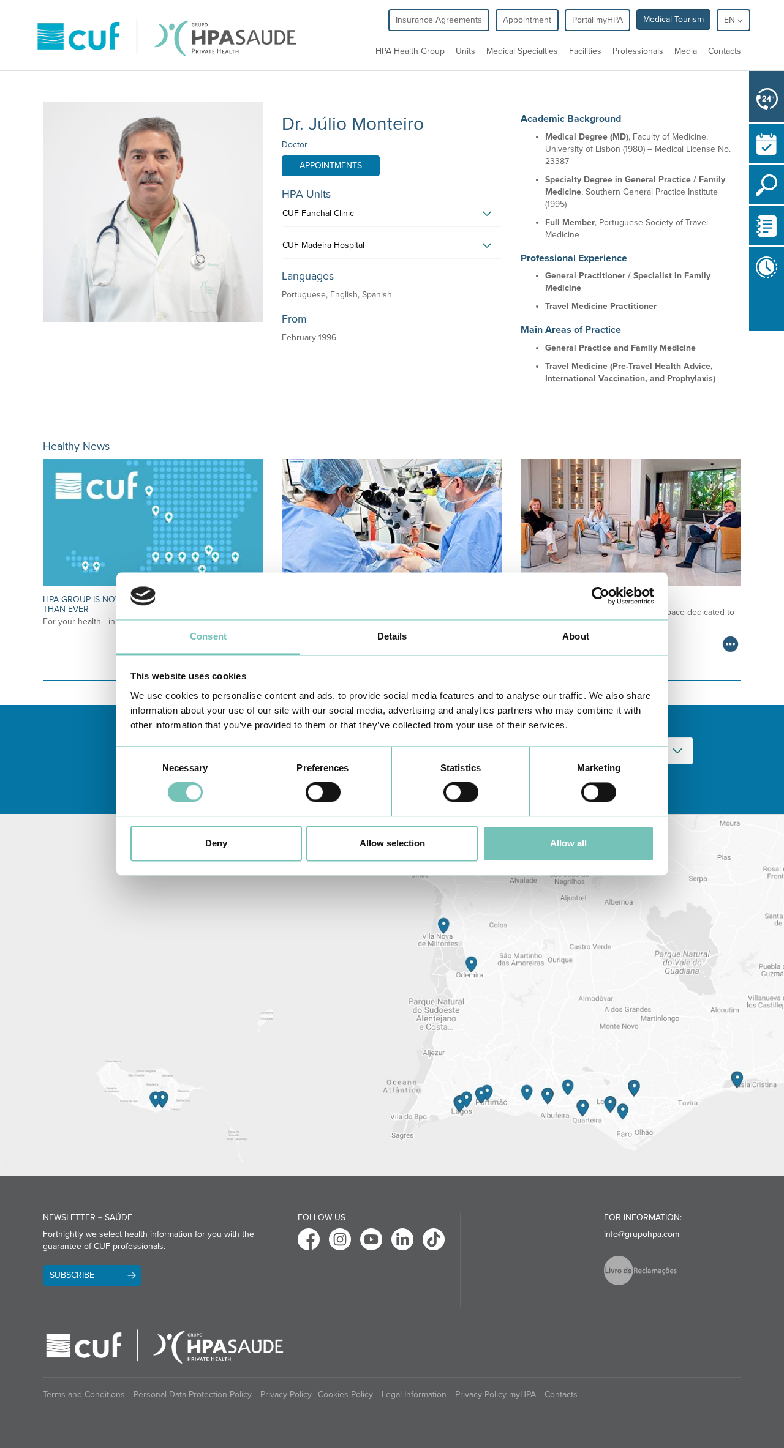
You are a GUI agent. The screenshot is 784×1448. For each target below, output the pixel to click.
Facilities (585, 51)
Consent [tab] (208, 636)
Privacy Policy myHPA (495, 1394)
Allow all (568, 843)
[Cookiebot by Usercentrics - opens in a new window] (600, 596)
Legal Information (414, 1394)
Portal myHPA (597, 20)
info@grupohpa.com (641, 1234)
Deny (216, 843)
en (730, 20)
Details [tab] (392, 636)
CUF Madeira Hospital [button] (323, 245)
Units (465, 51)
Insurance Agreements (439, 20)
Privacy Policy (286, 1394)
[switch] (323, 792)
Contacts (724, 51)
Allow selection (392, 843)
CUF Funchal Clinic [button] (318, 213)
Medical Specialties (522, 51)
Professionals (637, 51)
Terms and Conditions (84, 1394)
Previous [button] (752, 309)
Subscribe (72, 1275)
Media (685, 51)
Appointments (331, 165)
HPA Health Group (410, 51)
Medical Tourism (673, 19)
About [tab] (575, 636)
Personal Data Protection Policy (193, 1394)
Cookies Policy (345, 1394)
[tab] (392, 216)
